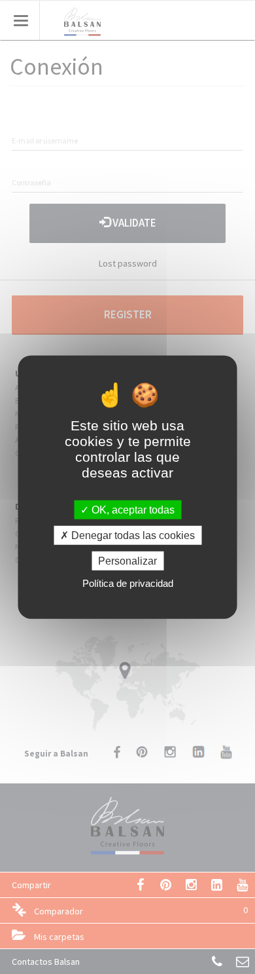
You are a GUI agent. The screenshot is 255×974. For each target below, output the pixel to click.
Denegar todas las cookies (132, 534)
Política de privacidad (127, 583)
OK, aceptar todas (132, 509)
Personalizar (127, 561)
